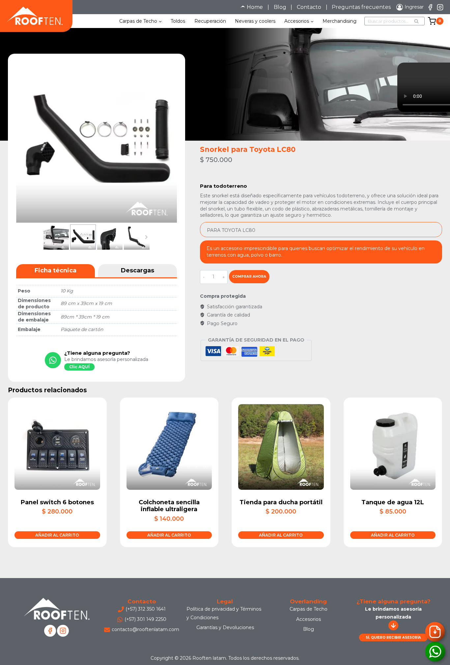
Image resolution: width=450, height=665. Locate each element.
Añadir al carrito (57, 535)
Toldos (178, 21)
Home (255, 7)
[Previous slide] (46, 237)
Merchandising (339, 21)
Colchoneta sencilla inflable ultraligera (169, 506)
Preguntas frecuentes (361, 7)
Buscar (418, 21)
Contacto (309, 7)
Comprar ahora (249, 276)
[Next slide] (146, 237)
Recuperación (210, 21)
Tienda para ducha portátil (281, 502)
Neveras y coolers (255, 21)
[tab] (55, 270)
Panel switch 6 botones (57, 502)
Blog (280, 7)
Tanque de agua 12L (392, 502)
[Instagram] (440, 7)
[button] (56, 237)
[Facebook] (430, 7)
